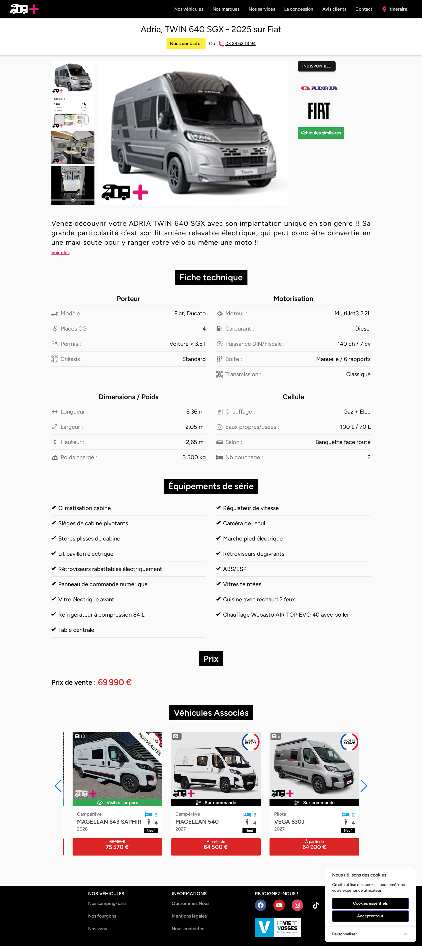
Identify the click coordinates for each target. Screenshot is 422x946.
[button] (72, 200)
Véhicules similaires (321, 133)
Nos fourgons (102, 916)
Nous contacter (186, 43)
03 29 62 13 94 (240, 43)
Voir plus (60, 252)
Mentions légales (189, 916)
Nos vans (97, 928)
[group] (193, 133)
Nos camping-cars (107, 903)
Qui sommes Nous (190, 903)
